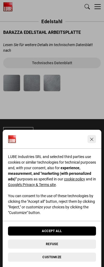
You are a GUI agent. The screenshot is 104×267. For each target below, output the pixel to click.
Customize (51, 257)
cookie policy (74, 179)
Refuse (52, 244)
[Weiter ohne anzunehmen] (91, 139)
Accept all (52, 231)
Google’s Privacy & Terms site (32, 185)
